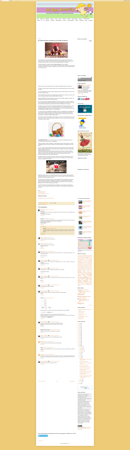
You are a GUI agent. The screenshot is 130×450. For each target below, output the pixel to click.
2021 (80, 330)
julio (80, 353)
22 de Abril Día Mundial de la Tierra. (85, 367)
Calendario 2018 (89, 256)
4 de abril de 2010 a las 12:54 (49, 209)
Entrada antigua (71, 381)
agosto (81, 352)
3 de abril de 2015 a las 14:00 (51, 228)
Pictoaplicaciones (81, 317)
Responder (42, 215)
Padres (87, 278)
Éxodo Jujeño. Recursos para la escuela (87, 216)
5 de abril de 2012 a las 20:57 (54, 335)
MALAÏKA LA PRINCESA (82, 297)
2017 (80, 335)
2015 (80, 338)
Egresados (80, 272)
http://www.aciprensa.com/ (42, 191)
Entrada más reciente (41, 381)
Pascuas (45, 204)
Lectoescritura (80, 276)
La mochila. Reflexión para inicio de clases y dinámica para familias (87, 227)
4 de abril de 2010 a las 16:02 (50, 251)
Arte (41, 20)
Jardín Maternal (81, 20)
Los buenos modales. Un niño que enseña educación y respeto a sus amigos (84, 300)
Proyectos (64, 20)
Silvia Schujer (81, 318)
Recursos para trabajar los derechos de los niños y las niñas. (87, 232)
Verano (85, 284)
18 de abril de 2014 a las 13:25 (54, 361)
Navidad (38, 20)
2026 (80, 323)
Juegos (79, 275)
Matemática (47, 20)
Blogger (68, 443)
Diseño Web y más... (82, 311)
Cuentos (86, 257)
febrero (81, 380)
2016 (80, 337)
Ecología (76, 20)
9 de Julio (90, 255)
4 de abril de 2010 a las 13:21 (48, 237)
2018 (80, 334)
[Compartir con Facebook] (54, 203)
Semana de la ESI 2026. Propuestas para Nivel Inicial (87, 206)
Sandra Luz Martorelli (44, 260)
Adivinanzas (80, 256)
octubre (81, 349)
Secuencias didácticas (71, 20)
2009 (80, 383)
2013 (80, 341)
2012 (80, 342)
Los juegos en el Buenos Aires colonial (85, 371)
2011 (80, 344)
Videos (88, 284)
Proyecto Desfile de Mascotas (84, 366)
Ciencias (82, 257)
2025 (80, 324)
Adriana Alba (43, 251)
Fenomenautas (81, 315)
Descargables (91, 20)
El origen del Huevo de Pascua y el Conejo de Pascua (85, 377)
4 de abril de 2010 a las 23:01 (49, 297)
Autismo (85, 256)
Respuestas (43, 226)
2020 (80, 331)
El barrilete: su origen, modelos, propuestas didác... (84, 369)
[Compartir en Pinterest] (55, 203)
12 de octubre (80, 255)
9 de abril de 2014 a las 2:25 (48, 341)
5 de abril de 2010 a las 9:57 (54, 321)
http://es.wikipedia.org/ (41, 192)
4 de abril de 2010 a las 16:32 (54, 268)
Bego (41, 243)
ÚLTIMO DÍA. (81, 303)
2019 (80, 333)
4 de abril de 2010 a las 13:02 (49, 218)
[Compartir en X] (53, 203)
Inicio (57, 381)
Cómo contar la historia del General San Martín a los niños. (87, 201)
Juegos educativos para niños (83, 316)
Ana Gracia (42, 209)
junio (80, 355)
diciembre (81, 346)
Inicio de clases (80, 274)
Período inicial (88, 279)
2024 (80, 326)
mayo (81, 356)
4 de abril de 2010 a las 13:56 (47, 243)
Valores (86, 20)
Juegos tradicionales (87, 275)
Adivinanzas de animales (83, 361)
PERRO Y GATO (81, 294)
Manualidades (80, 277)
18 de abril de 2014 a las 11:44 (49, 354)
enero (81, 381)
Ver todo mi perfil (80, 93)
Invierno (84, 274)
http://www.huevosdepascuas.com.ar (43, 193)
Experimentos (53, 20)
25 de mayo (85, 255)
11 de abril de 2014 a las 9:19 (48, 347)
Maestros (90, 276)
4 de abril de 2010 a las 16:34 (54, 276)
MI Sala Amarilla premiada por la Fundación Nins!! (84, 373)
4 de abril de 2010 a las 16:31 (54, 260)
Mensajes (85, 277)
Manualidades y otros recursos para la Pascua (46, 198)
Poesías (80, 280)
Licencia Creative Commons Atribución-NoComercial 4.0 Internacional (84, 428)
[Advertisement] (65, 30)
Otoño (85, 278)
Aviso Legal (41, 440)
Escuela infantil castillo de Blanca (85, 296)
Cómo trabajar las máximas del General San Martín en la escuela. (87, 222)
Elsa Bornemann (81, 312)
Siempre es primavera (82, 298)
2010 (80, 345)
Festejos (42, 204)
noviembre (81, 348)
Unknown (42, 341)
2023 (80, 327)
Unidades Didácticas (59, 20)
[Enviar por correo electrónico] (51, 203)
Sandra (42, 237)
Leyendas (85, 276)
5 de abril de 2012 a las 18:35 (55, 329)
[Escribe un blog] (52, 203)
